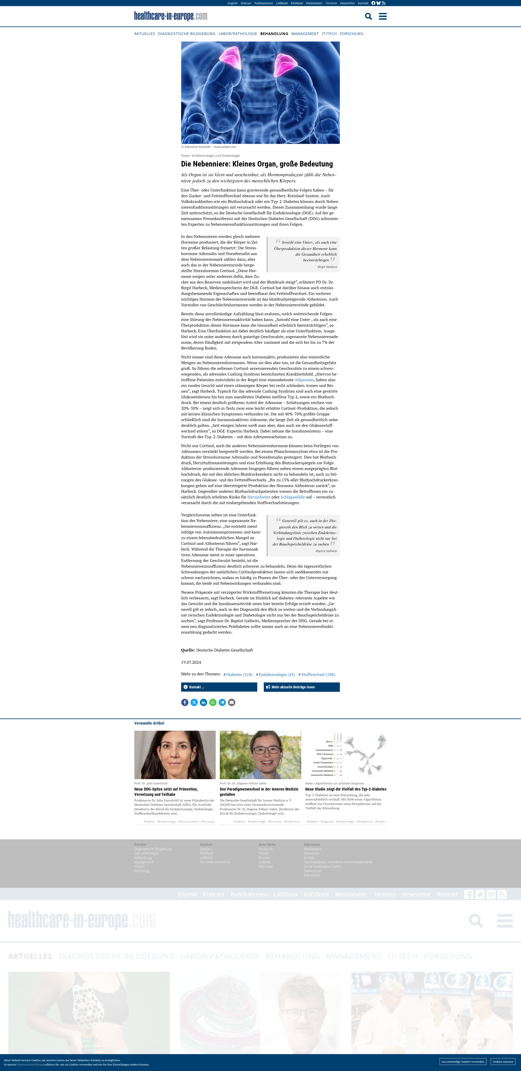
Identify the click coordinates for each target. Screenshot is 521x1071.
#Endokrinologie (167, 821)
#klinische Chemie (188, 821)
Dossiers (206, 849)
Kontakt (363, 3)
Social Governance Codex (322, 866)
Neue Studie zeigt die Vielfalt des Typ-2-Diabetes (345, 789)
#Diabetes (149, 821)
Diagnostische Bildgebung (187, 33)
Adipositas (304, 379)
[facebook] (373, 3)
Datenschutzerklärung (30, 1064)
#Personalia (208, 821)
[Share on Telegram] (222, 702)
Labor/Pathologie (238, 33)
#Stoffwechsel (292, 821)
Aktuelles (144, 33)
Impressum (312, 875)
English (233, 3)
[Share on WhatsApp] (213, 702)
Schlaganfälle (293, 497)
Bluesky (264, 857)
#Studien (380, 821)
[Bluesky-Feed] (379, 3)
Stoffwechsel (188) (318, 674)
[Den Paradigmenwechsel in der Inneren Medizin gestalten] (260, 755)
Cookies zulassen (503, 1061)
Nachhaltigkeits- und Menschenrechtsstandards (338, 862)
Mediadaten (314, 3)
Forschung (352, 33)
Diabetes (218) (239, 674)
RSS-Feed (266, 866)
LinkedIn (265, 862)
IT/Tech (329, 33)
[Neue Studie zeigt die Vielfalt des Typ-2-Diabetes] (346, 755)
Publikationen (263, 3)
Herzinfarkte (258, 497)
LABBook (282, 3)
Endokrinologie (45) (277, 674)
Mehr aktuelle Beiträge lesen (292, 687)
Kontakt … (196, 687)
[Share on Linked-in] (203, 702)
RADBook (297, 3)
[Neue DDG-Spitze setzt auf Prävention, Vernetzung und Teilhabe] (175, 755)
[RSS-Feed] (384, 3)
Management (305, 33)
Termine (331, 3)
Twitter (264, 853)
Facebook (266, 849)
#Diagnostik (327, 821)
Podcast (246, 3)
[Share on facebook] (184, 702)
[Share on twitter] (194, 702)
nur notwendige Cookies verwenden (463, 1061)
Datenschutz (313, 871)
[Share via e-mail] (231, 702)
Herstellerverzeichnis (215, 862)
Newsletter (347, 3)
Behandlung (274, 33)
